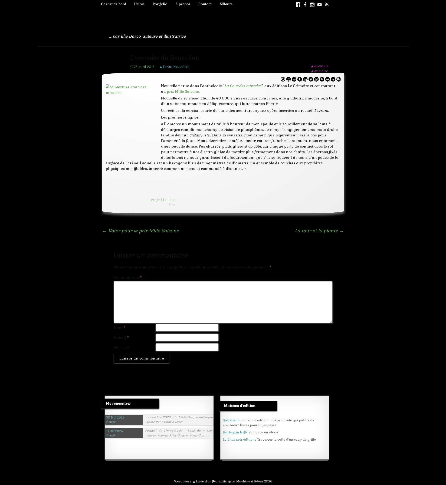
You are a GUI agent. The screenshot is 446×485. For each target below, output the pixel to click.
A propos (182, 4)
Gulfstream (232, 420)
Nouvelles (181, 67)
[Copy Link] (333, 79)
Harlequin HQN (235, 432)
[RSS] (322, 79)
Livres (139, 4)
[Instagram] (288, 79)
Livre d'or (203, 481)
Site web (121, 347)
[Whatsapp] (316, 79)
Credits (221, 481)
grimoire (321, 71)
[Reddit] (294, 79)
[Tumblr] (299, 79)
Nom (120, 327)
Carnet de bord (113, 4)
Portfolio (160, 4)
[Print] (327, 79)
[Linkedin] (305, 79)
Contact (205, 4)
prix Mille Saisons (183, 91)
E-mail (121, 337)
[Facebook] (283, 79)
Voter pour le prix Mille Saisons (140, 231)
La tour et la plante (319, 231)
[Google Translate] (338, 79)
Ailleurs (226, 4)
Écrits (167, 67)
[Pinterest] (310, 79)
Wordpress (182, 481)
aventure (321, 66)
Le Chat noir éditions (239, 439)
